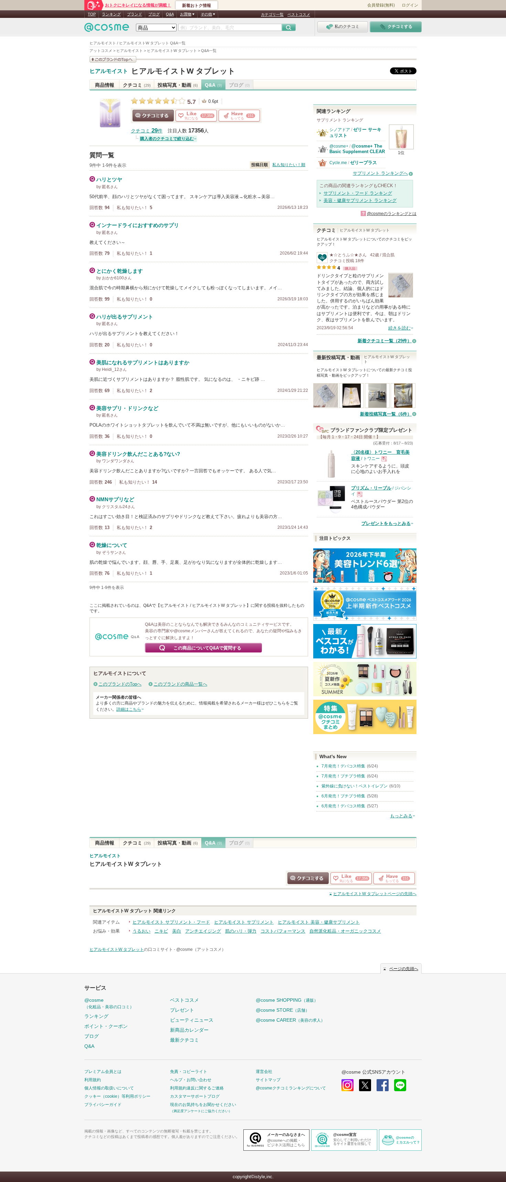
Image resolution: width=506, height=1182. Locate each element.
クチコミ (137, 85)
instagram (347, 1085)
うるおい (141, 931)
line (400, 1085)
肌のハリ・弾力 (240, 931)
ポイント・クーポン (106, 1026)
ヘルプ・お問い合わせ (190, 1079)
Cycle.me (338, 162)
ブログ (154, 14)
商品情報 (104, 85)
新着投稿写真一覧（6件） (386, 414)
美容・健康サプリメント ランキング (360, 200)
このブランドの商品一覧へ (180, 684)
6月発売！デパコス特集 (343, 806)
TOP (92, 14)
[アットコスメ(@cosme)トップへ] (106, 29)
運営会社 (264, 1071)
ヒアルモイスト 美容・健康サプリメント (319, 922)
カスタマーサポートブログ (195, 1096)
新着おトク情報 (196, 5)
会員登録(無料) (381, 5)
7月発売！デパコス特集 (343, 766)
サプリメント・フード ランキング (358, 193)
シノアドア (339, 129)
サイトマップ (268, 1079)
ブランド (134, 14)
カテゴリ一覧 (272, 14)
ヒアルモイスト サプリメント (244, 922)
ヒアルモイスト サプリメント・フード (171, 922)
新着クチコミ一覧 (385, 340)
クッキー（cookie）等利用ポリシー (117, 1096)
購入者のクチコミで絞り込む (167, 138)
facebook (383, 1085)
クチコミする (153, 115)
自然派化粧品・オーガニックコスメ (345, 931)
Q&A (170, 14)
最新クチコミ (184, 1040)
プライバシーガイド (103, 1104)
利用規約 (92, 1079)
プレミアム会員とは (103, 1071)
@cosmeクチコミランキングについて (291, 1088)
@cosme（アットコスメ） (201, 949)
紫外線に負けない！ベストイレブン (354, 786)
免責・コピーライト (188, 1071)
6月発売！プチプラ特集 (343, 796)
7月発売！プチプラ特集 (343, 776)
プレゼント (182, 1010)
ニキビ (161, 931)
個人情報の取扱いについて (109, 1088)
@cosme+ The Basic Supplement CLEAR (357, 148)
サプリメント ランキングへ (380, 173)
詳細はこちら (128, 709)
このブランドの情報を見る (112, 59)
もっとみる (401, 815)
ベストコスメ (298, 14)
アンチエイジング (203, 931)
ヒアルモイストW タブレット (183, 71)
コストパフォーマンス (283, 931)
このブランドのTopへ (119, 684)
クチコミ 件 (146, 130)
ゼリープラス (363, 162)
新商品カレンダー (189, 1030)
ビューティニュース (191, 1020)
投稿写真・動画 (178, 85)
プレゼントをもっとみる (386, 523)
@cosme (109, 1003)
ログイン (410, 5)
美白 (176, 931)
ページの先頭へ (375, 893)
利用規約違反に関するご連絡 (197, 1088)
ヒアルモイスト (108, 71)
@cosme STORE (282, 1010)
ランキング (111, 14)
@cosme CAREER (290, 1020)
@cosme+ (338, 146)
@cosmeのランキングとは (392, 213)
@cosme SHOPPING (287, 1000)
